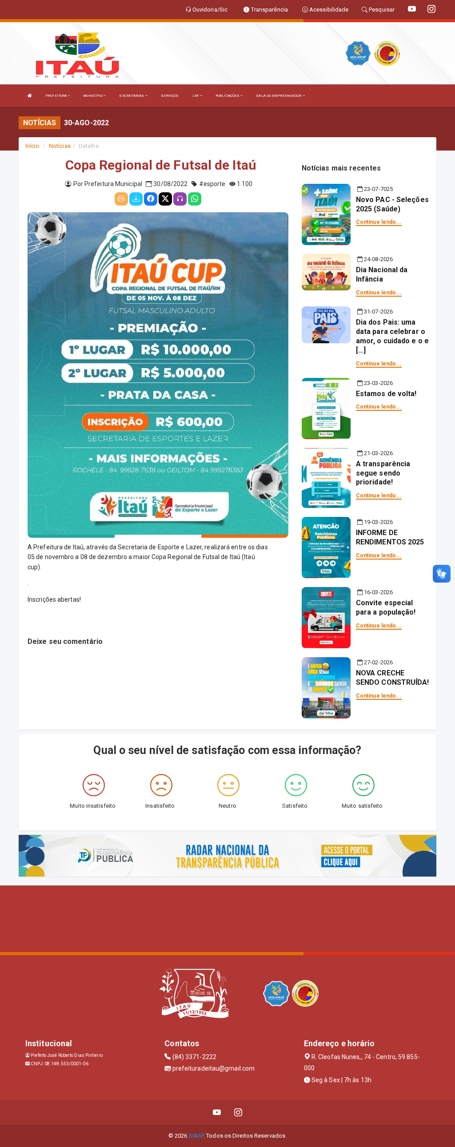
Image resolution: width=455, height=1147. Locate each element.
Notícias (60, 146)
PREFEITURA (56, 96)
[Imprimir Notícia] (121, 199)
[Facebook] (150, 199)
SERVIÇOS (170, 96)
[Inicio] (29, 95)
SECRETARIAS (132, 96)
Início (32, 146)
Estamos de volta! (386, 393)
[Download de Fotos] (136, 199)
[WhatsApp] (194, 199)
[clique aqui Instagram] (238, 1112)
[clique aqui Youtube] (217, 1112)
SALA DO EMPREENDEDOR (279, 96)
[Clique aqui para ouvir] (180, 199)
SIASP (196, 1135)
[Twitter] (165, 199)
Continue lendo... (379, 222)
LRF (196, 96)
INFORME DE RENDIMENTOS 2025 (390, 537)
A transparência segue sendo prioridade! (383, 473)
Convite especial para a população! (386, 607)
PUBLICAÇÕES (228, 96)
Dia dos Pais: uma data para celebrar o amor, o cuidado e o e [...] (392, 336)
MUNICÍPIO (93, 96)
